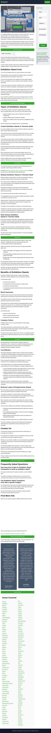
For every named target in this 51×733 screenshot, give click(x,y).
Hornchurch (20, 714)
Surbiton (4, 677)
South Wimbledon (6, 617)
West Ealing (20, 637)
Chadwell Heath (21, 698)
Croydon (3, 533)
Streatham (17, 533)
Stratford (20, 615)
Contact (47, 2)
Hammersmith (5, 687)
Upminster (20, 720)
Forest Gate (20, 633)
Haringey (20, 655)
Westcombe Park (6, 681)
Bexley (19, 627)
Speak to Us (17, 237)
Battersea (4, 639)
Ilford (19, 663)
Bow (19, 601)
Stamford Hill (21, 635)
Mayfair (3, 671)
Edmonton (20, 696)
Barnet (19, 706)
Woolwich (4, 719)
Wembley (20, 661)
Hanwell (20, 643)
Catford (3, 631)
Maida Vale (4, 711)
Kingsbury (20, 674)
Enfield (19, 712)
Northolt (20, 684)
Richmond (4, 695)
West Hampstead (22, 621)
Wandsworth (5, 635)
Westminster (5, 661)
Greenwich (4, 659)
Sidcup (3, 707)
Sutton (3, 623)
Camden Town (5, 721)
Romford (20, 710)
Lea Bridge (20, 625)
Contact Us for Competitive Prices (17, 460)
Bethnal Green (5, 701)
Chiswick (4, 699)
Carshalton (22, 533)
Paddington (4, 689)
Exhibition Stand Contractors (26, 98)
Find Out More (17, 163)
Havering (20, 722)
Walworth (4, 647)
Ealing (19, 649)
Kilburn (19, 607)
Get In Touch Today (17, 49)
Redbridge (20, 678)
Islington (4, 713)
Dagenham (20, 688)
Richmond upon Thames (7, 703)
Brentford (20, 603)
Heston (19, 653)
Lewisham (4, 643)
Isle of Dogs (4, 669)
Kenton (19, 692)
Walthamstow (21, 676)
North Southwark (6, 663)
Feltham (20, 657)
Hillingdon (20, 694)
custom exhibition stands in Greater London (17, 170)
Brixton (3, 627)
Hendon (20, 667)
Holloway (20, 617)
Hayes (19, 686)
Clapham (4, 629)
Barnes (3, 673)
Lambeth (4, 625)
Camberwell (5, 637)
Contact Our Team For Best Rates (17, 103)
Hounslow (20, 631)
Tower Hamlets (5, 691)
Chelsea (4, 655)
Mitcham (12, 533)
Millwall (4, 665)
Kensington (4, 675)
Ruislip (19, 716)
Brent (19, 659)
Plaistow (20, 613)
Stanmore (20, 704)
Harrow (19, 690)
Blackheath (4, 657)
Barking (19, 647)
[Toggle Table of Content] (12, 54)
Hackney (20, 611)
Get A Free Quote (17, 592)
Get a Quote (16, 27)
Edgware (20, 700)
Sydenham (4, 611)
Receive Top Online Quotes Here (17, 536)
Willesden (20, 629)
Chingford (20, 702)
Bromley (4, 709)
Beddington (7, 533)
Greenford (20, 665)
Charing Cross (5, 667)
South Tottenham (22, 645)
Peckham (4, 641)
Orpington (4, 697)
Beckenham (5, 619)
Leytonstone (20, 651)
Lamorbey (4, 715)
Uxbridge (20, 718)
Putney (3, 645)
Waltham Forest (21, 680)
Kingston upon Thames (7, 683)
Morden (4, 615)
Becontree (20, 682)
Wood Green (21, 671)
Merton (3, 613)
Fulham (4, 651)
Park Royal (20, 623)
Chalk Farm (20, 605)
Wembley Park (21, 672)
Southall (20, 669)
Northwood (20, 724)
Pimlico (4, 649)
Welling (19, 609)
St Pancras (4, 705)
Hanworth (20, 639)
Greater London (5, 693)
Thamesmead (21, 641)
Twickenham (5, 717)
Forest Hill (4, 621)
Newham (20, 619)
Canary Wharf (5, 685)
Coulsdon (4, 633)
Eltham (3, 679)
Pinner (19, 708)
